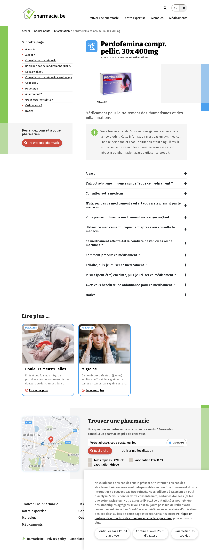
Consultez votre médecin (104, 193)
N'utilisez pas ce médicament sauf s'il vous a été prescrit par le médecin (133, 205)
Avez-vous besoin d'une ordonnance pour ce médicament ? (130, 285)
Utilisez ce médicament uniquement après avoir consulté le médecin (130, 229)
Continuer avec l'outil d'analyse (150, 533)
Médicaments (178, 18)
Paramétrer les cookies (185, 533)
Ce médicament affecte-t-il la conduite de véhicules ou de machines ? (129, 243)
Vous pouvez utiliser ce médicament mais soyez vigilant (127, 217)
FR (183, 8)
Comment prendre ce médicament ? (113, 255)
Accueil (26, 31)
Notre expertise (135, 18)
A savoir (92, 173)
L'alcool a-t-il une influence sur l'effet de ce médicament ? (129, 183)
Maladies (157, 18)
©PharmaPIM (102, 102)
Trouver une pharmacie (103, 18)
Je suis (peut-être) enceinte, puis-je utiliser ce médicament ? (131, 275)
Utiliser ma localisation (137, 450)
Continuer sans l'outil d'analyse (112, 533)
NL (175, 8)
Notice (91, 295)
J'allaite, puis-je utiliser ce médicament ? (116, 265)
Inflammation (62, 31)
